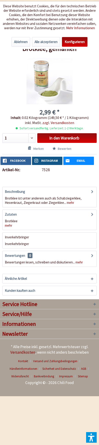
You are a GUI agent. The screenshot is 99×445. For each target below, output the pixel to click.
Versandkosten (22, 352)
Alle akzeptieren (46, 42)
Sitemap (83, 376)
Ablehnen (21, 42)
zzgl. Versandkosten (58, 122)
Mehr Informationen (80, 28)
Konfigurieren (75, 42)
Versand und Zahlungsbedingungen (55, 361)
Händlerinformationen (23, 369)
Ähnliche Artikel (16, 278)
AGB (83, 369)
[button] (91, 437)
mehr (70, 202)
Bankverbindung (44, 376)
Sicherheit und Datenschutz (59, 369)
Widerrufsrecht (20, 376)
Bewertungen (15, 255)
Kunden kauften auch (20, 290)
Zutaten (11, 214)
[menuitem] (25, 361)
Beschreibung (15, 191)
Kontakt (23, 361)
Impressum (66, 376)
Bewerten (64, 149)
